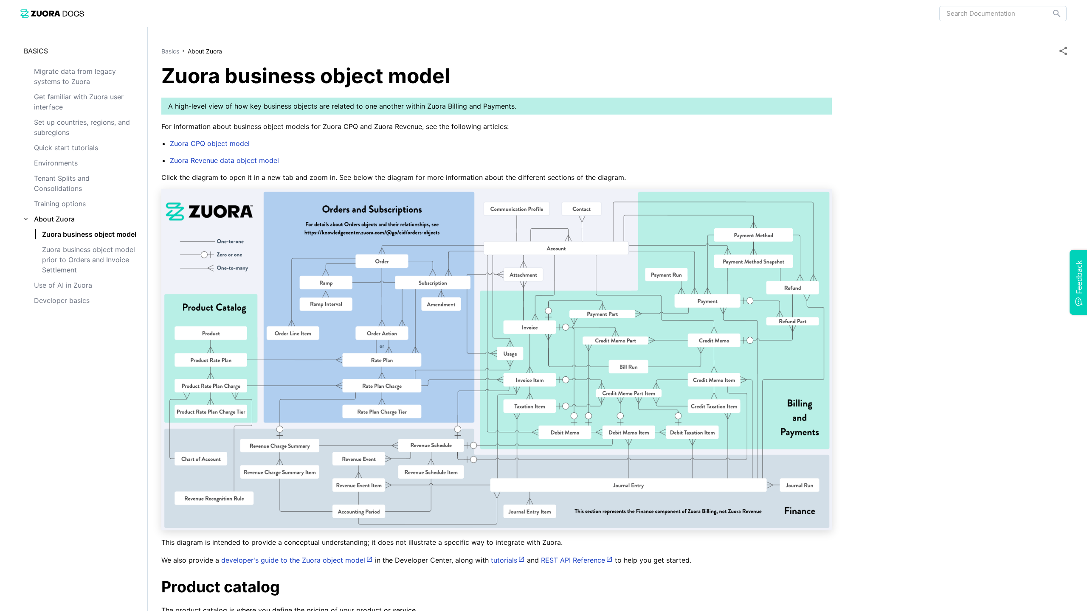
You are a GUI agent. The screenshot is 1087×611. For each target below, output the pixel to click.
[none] (1063, 51)
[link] (52, 13)
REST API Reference (573, 560)
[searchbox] (1051, 13)
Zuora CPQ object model (210, 143)
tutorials (504, 560)
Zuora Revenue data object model (224, 160)
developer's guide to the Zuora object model (293, 560)
